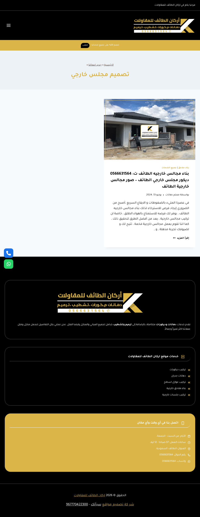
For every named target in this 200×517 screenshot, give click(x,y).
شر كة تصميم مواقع (118, 505)
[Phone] (8, 253)
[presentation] (149, 129)
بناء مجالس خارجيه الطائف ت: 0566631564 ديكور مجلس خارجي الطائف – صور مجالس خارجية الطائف (149, 180)
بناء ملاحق (183, 168)
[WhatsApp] (8, 264)
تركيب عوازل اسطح (175, 382)
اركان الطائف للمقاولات (89, 495)
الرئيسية (109, 65)
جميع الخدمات (169, 168)
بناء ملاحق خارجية (176, 388)
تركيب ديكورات (178, 369)
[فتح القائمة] (9, 25)
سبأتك (96, 505)
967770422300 (77, 505)
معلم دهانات (172, 195)
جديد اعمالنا (95, 65)
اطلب (85, 45)
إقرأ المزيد (181, 238)
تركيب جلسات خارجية (174, 395)
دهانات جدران (178, 376)
